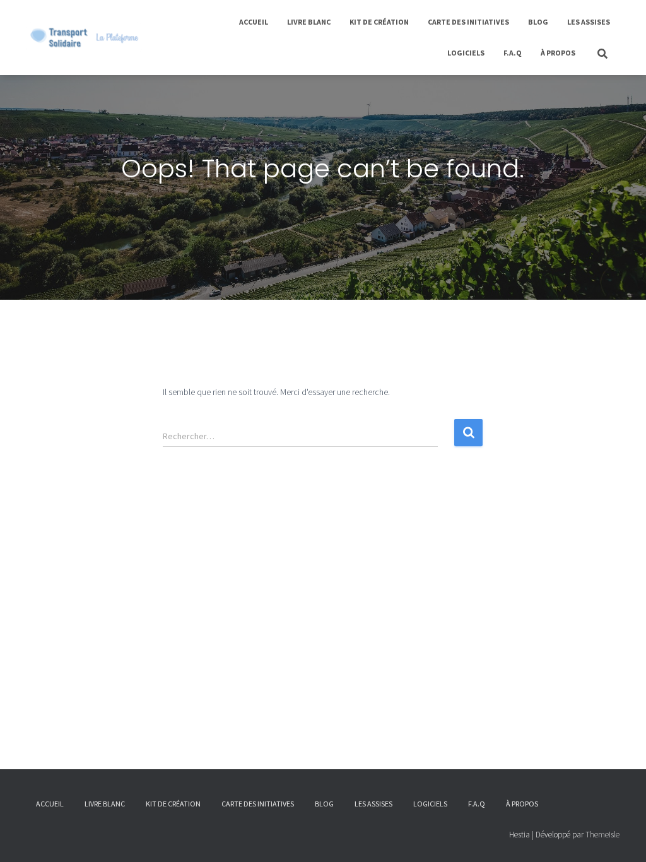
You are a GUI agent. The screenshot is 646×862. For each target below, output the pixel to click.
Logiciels (465, 52)
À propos (558, 52)
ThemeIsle (602, 834)
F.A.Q (512, 52)
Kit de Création (379, 22)
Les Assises (588, 22)
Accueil (253, 22)
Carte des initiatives (468, 22)
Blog (538, 22)
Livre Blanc (309, 22)
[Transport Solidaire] (84, 38)
